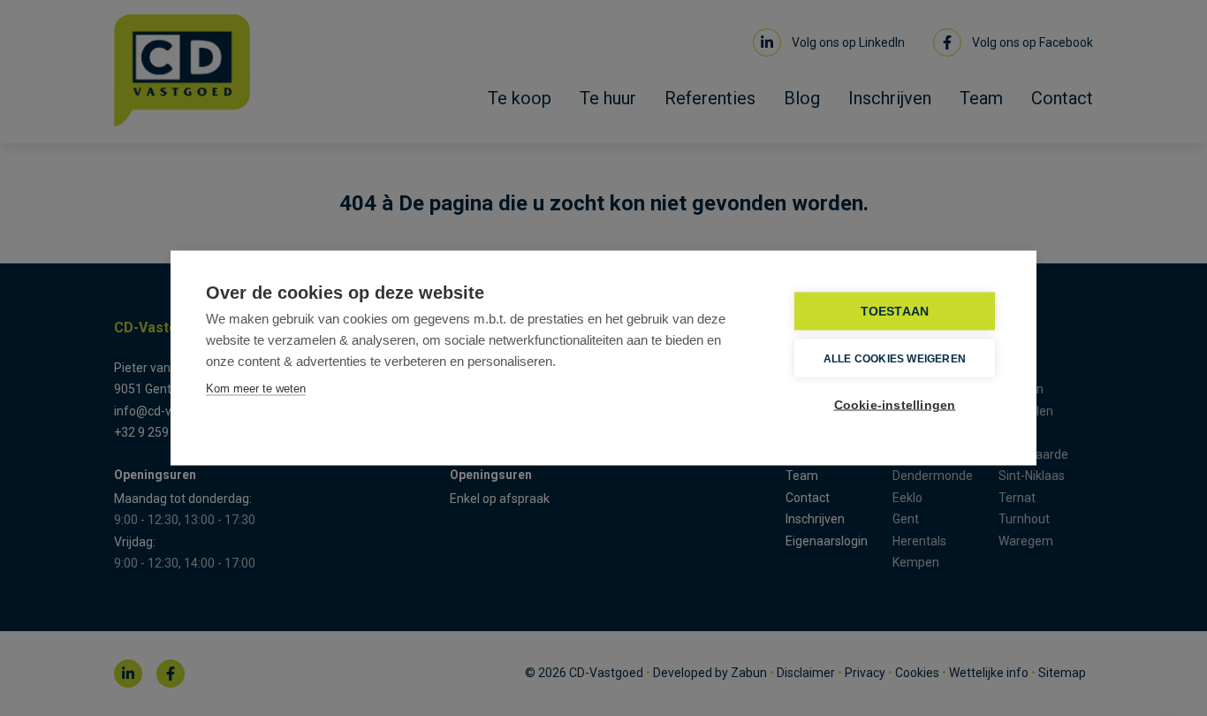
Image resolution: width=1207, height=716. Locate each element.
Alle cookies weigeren (895, 358)
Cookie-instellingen (895, 405)
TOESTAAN (895, 311)
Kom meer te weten (256, 388)
